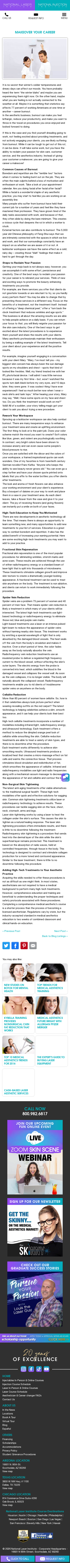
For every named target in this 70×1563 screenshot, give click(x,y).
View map (7, 1471)
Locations (7, 1413)
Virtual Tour (8, 1421)
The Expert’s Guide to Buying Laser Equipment (51, 1060)
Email (33, 945)
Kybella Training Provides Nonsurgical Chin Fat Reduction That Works (16, 1024)
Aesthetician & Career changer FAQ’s (22, 1395)
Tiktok (39, 1369)
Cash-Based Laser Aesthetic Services (16, 1091)
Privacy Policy (9, 1450)
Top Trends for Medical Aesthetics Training (50, 988)
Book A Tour (9, 1417)
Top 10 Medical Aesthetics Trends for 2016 (16, 1060)
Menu (64, 18)
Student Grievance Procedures (19, 1454)
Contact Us (8, 1399)
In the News (8, 1410)
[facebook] (42, 1536)
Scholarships (9, 1443)
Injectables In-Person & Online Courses (23, 1380)
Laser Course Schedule (14, 1391)
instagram (23, 1369)
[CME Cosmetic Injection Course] (52, 5)
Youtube (46, 1369)
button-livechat (65, 777)
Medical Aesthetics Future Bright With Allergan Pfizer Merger (50, 1022)
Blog (4, 1425)
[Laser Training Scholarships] (35, 1338)
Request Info (36, 18)
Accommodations (11, 1447)
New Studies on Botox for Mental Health (16, 988)
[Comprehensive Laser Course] (17, 5)
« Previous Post (11, 930)
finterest (24, 945)
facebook (15, 945)
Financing (7, 1439)
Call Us (6, 18)
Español (6, 1428)
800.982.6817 (35, 1113)
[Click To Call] (18, 1559)
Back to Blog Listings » (55, 936)
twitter (6, 945)
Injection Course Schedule (16, 1384)
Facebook (31, 1369)
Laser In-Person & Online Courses (20, 1388)
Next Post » (61, 930)
